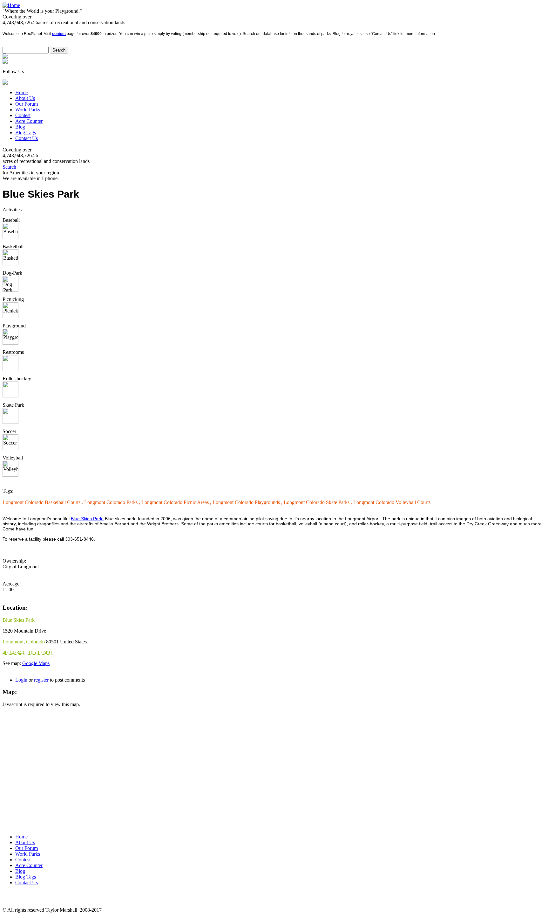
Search (9, 167)
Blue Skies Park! (87, 518)
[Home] (11, 5)
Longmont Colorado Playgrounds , (248, 502)
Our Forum (26, 104)
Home (21, 92)
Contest (22, 115)
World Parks (27, 109)
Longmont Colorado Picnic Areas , (177, 502)
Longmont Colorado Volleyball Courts (391, 502)
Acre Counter (29, 121)
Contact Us (26, 138)
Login (21, 680)
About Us (25, 98)
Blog (20, 127)
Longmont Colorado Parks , (112, 502)
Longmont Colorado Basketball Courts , (43, 502)
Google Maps (36, 663)
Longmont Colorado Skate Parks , (318, 502)
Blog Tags (25, 132)
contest (59, 34)
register (41, 680)
